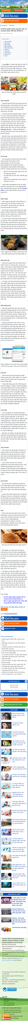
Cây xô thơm (7, 52)
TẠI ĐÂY (4, 609)
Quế (5, 55)
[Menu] (26, 10)
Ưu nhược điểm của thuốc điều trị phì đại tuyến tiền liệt (18, 785)
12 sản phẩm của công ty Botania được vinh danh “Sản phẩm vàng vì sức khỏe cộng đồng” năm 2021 (19, 901)
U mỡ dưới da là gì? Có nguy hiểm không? (14, 654)
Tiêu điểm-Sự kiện (14, 894)
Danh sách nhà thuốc (9, 1003)
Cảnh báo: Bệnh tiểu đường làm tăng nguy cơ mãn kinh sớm (19, 803)
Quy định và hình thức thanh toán (12, 1010)
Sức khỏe (11, 25)
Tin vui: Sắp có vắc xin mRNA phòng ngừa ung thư (19, 884)
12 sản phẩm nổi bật (9, 1005)
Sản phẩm (6, 1001)
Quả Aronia (6, 54)
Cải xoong (6, 43)
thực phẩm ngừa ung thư (10, 613)
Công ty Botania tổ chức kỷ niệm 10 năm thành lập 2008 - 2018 (18, 910)
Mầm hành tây (7, 46)
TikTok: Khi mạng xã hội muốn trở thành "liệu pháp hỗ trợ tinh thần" (19, 849)
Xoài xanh (6, 51)
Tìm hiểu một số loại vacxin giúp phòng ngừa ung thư (19, 733)
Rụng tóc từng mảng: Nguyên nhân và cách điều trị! (18, 715)
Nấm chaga (6, 44)
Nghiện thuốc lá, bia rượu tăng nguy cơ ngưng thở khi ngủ (18, 794)
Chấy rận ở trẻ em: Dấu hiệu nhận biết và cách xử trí (19, 759)
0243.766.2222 (6, 10)
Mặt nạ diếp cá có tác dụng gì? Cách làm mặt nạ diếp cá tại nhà (19, 742)
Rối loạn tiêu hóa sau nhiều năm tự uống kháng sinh (18, 831)
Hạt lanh (6, 49)
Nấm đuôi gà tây (8, 48)
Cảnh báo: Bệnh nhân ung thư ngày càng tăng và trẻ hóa (19, 875)
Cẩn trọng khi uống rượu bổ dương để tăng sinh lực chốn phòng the (19, 821)
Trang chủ (4, 25)
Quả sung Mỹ (7, 41)
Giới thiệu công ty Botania (10, 999)
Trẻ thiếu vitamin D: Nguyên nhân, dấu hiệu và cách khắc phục (19, 840)
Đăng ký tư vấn (19, 10)
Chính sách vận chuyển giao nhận (12, 1012)
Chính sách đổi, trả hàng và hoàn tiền (13, 1016)
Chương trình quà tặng (19, 927)
